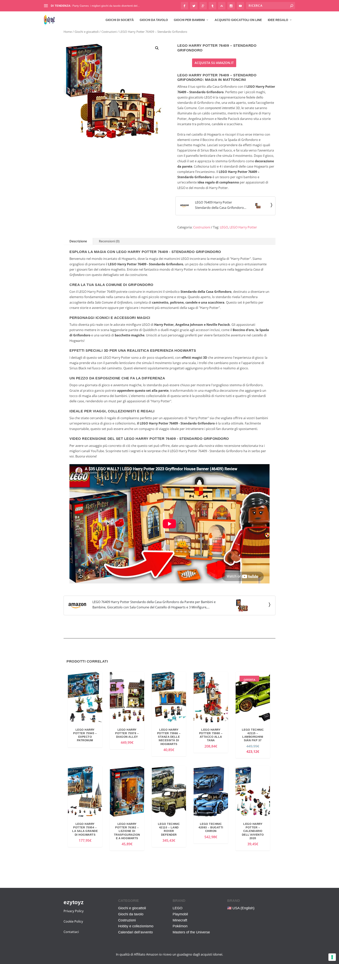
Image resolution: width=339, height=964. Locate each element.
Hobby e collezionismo (135, 926)
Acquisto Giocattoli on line (238, 20)
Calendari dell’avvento (135, 932)
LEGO (224, 227)
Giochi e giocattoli (87, 32)
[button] (156, 48)
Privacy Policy (74, 911)
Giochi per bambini (189, 20)
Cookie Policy (73, 921)
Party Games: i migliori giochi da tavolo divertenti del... (106, 5)
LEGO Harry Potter (243, 227)
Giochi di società (120, 20)
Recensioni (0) (109, 241)
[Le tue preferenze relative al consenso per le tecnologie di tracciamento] (332, 957)
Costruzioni (109, 32)
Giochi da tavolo (154, 20)
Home (68, 32)
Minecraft (180, 920)
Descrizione (78, 241)
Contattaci (71, 932)
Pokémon (180, 926)
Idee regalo (278, 20)
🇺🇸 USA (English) (240, 908)
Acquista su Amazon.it (214, 63)
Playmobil (180, 914)
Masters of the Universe (191, 932)
